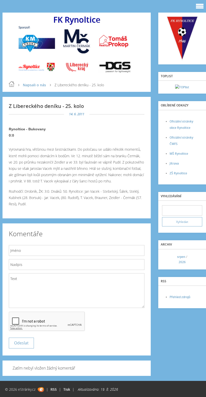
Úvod (11, 84)
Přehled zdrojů (180, 297)
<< (167, 259)
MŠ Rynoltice (179, 153)
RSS (53, 389)
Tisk (66, 389)
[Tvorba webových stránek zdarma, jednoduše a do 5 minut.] (41, 389)
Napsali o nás (34, 85)
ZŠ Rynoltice (178, 173)
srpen (181, 257)
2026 (182, 262)
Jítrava (174, 163)
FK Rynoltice (76, 19)
